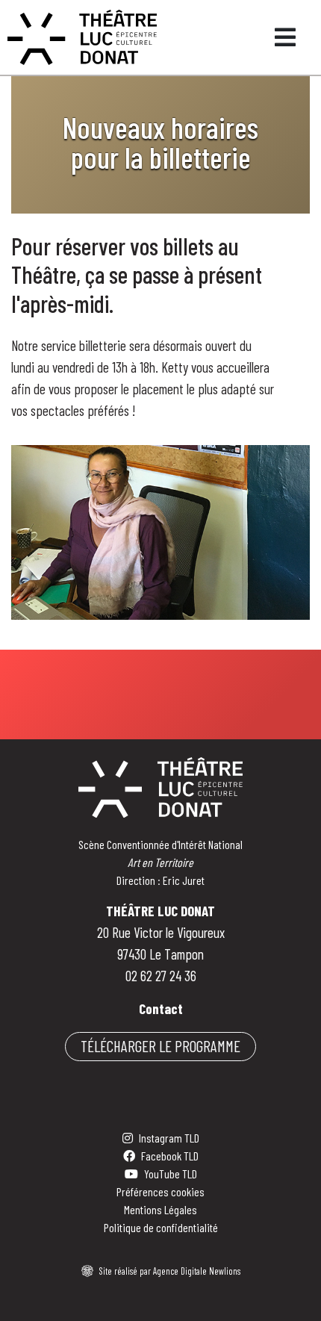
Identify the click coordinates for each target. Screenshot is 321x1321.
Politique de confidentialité (161, 1227)
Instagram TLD (169, 1138)
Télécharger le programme (160, 1045)
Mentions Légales (160, 1209)
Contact (161, 1008)
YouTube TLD (170, 1173)
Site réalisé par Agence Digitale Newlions (169, 1271)
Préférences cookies (160, 1191)
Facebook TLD (170, 1156)
